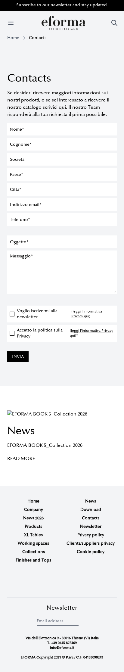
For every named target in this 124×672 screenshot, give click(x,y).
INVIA (18, 356)
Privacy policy (90, 534)
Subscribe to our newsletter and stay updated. (62, 5)
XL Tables (33, 534)
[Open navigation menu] (11, 23)
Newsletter (90, 526)
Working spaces (33, 543)
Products (33, 526)
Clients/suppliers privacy (91, 543)
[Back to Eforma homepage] (63, 23)
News (90, 501)
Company (33, 509)
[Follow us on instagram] (52, 581)
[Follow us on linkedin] (71, 581)
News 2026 (33, 518)
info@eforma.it (62, 648)
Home (13, 37)
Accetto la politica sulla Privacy (65, 333)
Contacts (90, 518)
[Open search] (114, 23)
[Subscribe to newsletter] (83, 621)
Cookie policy (90, 551)
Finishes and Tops (33, 560)
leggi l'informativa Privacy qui (86, 314)
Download (90, 509)
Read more (21, 459)
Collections (33, 551)
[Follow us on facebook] (62, 581)
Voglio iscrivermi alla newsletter (59, 313)
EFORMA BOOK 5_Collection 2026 (44, 445)
